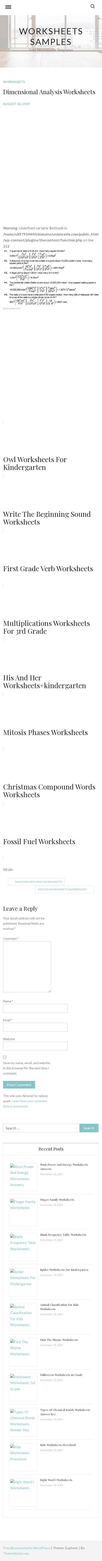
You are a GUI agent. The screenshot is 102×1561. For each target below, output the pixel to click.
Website (9, 1039)
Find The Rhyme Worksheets (59, 1340)
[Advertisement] (51, 162)
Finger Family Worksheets (57, 1199)
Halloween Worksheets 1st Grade (61, 1375)
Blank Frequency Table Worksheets (63, 1234)
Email (7, 1020)
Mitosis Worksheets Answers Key (62, 889)
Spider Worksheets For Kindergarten (64, 1269)
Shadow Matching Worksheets (38, 881)
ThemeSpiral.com (16, 1553)
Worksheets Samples (51, 36)
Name (8, 1001)
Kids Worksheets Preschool (58, 1445)
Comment (11, 939)
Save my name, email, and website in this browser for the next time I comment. (26, 1068)
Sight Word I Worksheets (56, 1480)
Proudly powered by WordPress (27, 1548)
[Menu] (8, 7)
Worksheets (14, 82)
